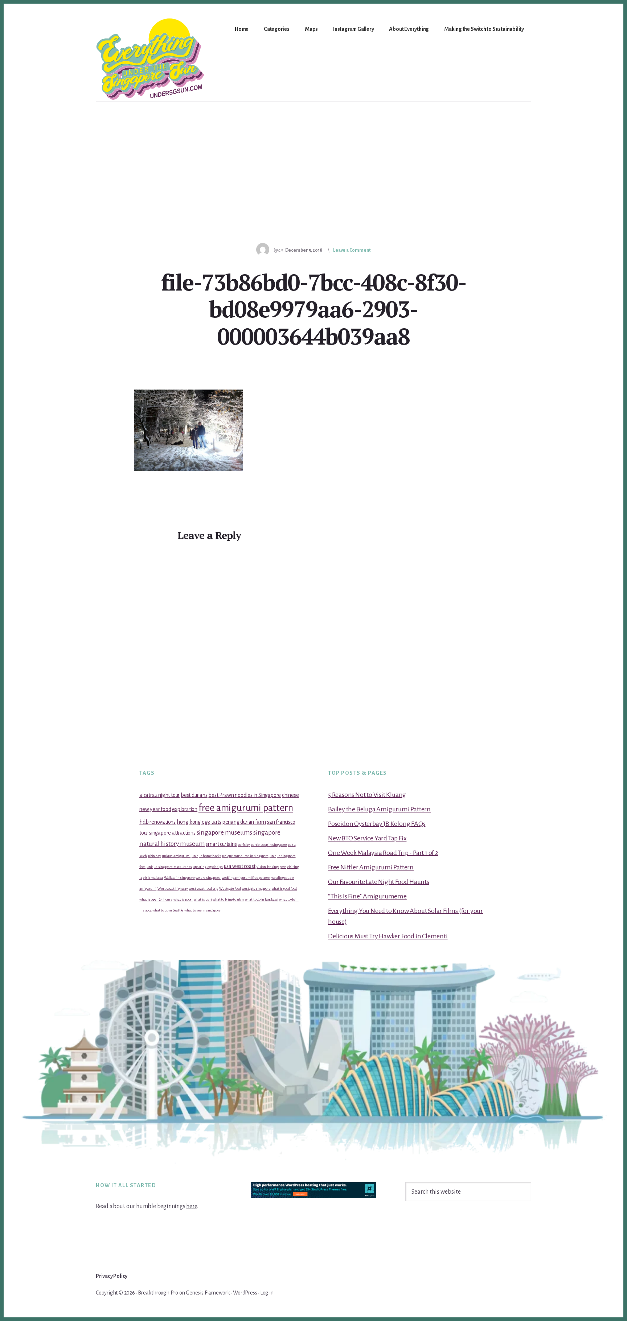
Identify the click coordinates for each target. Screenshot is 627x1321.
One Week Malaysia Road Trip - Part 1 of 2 (383, 852)
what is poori (183, 899)
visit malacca (153, 878)
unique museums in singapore (245, 856)
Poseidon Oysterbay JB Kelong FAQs (376, 823)
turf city (244, 845)
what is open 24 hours (155, 899)
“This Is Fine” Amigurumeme (367, 896)
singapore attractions (172, 833)
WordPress (245, 1293)
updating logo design (208, 867)
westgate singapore (256, 888)
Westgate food (230, 888)
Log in (267, 1293)
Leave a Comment (352, 250)
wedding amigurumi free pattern (246, 878)
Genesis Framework (208, 1293)
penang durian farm (244, 822)
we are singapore (208, 878)
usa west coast (239, 866)
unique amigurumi (176, 856)
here (191, 1206)
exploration (184, 809)
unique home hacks (206, 856)
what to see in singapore (202, 910)
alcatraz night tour (159, 795)
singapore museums (225, 832)
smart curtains (221, 844)
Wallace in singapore (179, 878)
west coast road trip (203, 888)
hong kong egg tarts (199, 822)
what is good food (284, 888)
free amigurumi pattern (245, 808)
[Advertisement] (313, 156)
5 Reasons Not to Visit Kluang (367, 794)
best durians (194, 795)
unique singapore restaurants (169, 867)
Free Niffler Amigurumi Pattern (371, 867)
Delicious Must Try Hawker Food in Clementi (388, 936)
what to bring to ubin (228, 899)
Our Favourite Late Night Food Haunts (378, 881)
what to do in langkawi (261, 899)
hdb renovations (157, 822)
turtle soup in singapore (269, 845)
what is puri (203, 899)
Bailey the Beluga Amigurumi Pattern (379, 809)
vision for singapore (271, 867)
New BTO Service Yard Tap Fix (367, 838)
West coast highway (172, 888)
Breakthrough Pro (158, 1293)
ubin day (154, 856)
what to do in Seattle (167, 910)
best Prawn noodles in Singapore (244, 795)
